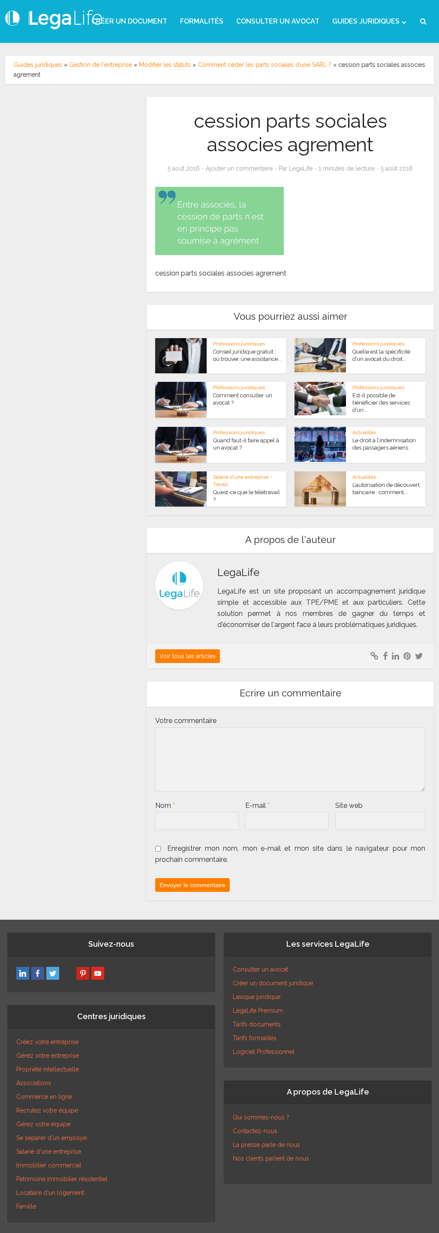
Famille (26, 1206)
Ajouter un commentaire (239, 168)
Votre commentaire (185, 721)
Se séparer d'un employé (51, 1137)
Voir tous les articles (187, 656)
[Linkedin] (22, 973)
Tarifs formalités (255, 1038)
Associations (33, 1083)
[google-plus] (67, 973)
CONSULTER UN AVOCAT (277, 21)
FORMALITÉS (201, 21)
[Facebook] (37, 973)
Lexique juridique (256, 996)
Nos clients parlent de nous (271, 1158)
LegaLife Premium (258, 1010)
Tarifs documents (257, 1024)
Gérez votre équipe (43, 1124)
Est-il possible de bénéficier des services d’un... (381, 402)
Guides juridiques (38, 64)
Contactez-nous (255, 1131)
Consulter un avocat (260, 969)
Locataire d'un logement (50, 1192)
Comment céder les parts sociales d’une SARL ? (264, 64)
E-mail (257, 805)
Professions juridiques (239, 344)
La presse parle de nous (266, 1144)
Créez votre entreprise (47, 1041)
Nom (165, 805)
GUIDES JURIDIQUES (366, 21)
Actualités (364, 432)
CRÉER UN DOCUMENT (129, 21)
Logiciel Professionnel (264, 1051)
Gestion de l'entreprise (100, 64)
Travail (220, 484)
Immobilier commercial (48, 1165)
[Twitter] (52, 973)
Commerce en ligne (44, 1096)
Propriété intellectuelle (47, 1069)
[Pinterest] (82, 973)
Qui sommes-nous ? (261, 1117)
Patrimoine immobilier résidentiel (62, 1179)
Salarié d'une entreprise (241, 477)
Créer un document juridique (273, 983)
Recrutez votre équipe (47, 1110)
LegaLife (301, 168)
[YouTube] (97, 973)
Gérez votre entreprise (47, 1055)
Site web (349, 805)
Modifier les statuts (165, 64)
